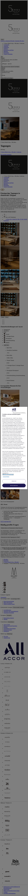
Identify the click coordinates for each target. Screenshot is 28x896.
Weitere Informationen (8, 474)
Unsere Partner (6, 476)
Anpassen (14, 481)
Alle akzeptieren (14, 485)
